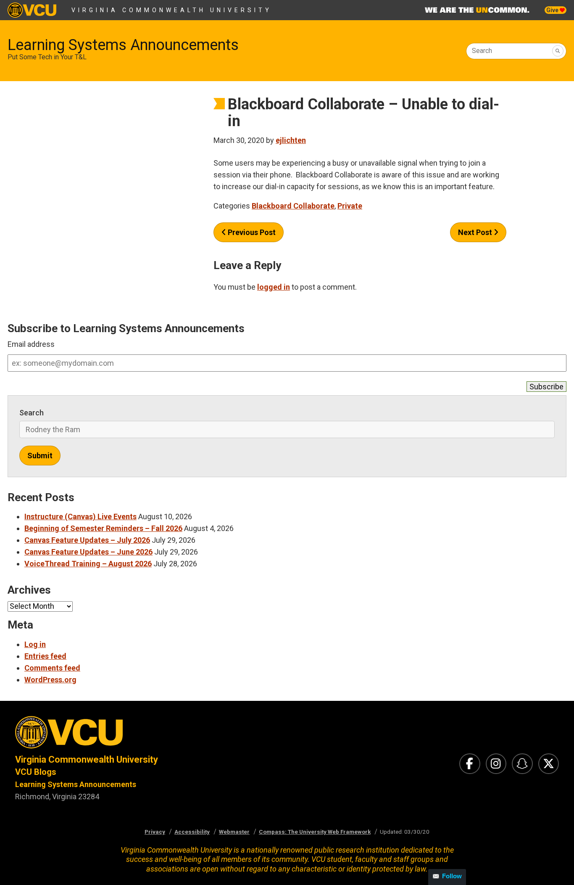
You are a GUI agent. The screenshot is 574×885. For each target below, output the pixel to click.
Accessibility (192, 831)
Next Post (476, 232)
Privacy (155, 831)
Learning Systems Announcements (123, 45)
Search (482, 51)
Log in (35, 644)
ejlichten (291, 140)
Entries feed (45, 656)
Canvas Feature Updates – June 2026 (88, 551)
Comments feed (52, 667)
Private (349, 205)
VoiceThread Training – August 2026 (88, 563)
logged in (273, 287)
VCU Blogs (35, 772)
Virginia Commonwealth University (171, 10)
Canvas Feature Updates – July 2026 (87, 540)
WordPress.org (50, 679)
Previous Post (251, 232)
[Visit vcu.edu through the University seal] (143, 734)
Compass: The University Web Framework (315, 831)
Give (553, 10)
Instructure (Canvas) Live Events (80, 516)
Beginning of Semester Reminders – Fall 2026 (103, 528)
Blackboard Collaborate (293, 205)
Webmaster (234, 831)
